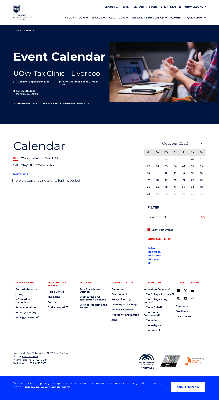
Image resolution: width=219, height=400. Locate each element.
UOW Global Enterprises (151, 314)
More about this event (49, 103)
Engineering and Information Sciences (93, 298)
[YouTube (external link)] (192, 291)
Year (48, 158)
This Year (153, 259)
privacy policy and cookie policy (47, 387)
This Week (153, 251)
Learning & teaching (124, 304)
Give (126, 6)
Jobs (114, 320)
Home (19, 30)
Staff (174, 6)
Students (156, 6)
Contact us (182, 306)
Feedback (182, 311)
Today (151, 247)
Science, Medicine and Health (93, 306)
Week (25, 158)
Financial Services (123, 309)
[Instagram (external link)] (179, 298)
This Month (154, 255)
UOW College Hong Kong (155, 301)
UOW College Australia (158, 294)
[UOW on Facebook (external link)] (179, 291)
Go (203, 216)
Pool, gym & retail (26, 317)
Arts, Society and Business (90, 290)
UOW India (150, 320)
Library (139, 6)
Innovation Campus (155, 289)
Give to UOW (183, 316)
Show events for (159, 238)
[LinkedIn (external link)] (185, 298)
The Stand (53, 297)
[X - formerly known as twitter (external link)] (185, 291)
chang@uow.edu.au (27, 93)
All (56, 158)
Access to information (125, 315)
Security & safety (26, 312)
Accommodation (25, 307)
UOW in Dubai (152, 307)
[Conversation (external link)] (192, 298)
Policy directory (121, 299)
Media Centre (55, 292)
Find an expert (56, 307)
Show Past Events (162, 229)
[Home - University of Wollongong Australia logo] (22, 12)
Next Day (19, 174)
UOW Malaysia (152, 325)
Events (51, 302)
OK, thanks (188, 387)
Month (37, 158)
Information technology (22, 301)
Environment (119, 294)
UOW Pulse (150, 330)
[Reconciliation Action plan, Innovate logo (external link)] (147, 361)
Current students (26, 289)
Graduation (118, 289)
